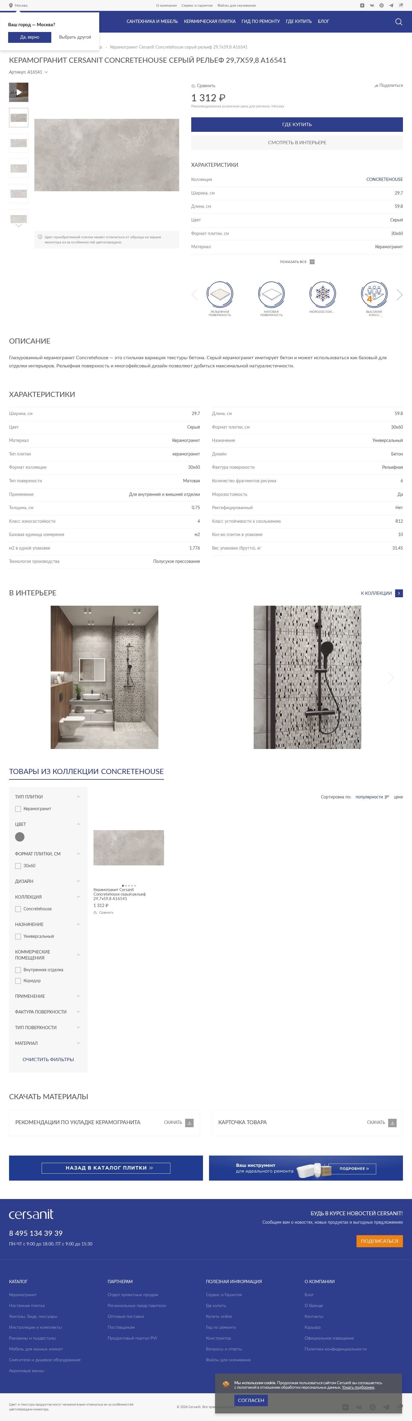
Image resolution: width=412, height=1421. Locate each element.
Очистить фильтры (48, 1059)
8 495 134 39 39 (36, 1233)
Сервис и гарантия (197, 5)
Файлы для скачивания (236, 5)
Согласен (251, 1400)
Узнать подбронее (358, 1388)
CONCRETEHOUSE (384, 180)
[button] (19, 110)
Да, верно (29, 37)
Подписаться (379, 1241)
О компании (166, 5)
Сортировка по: (336, 797)
